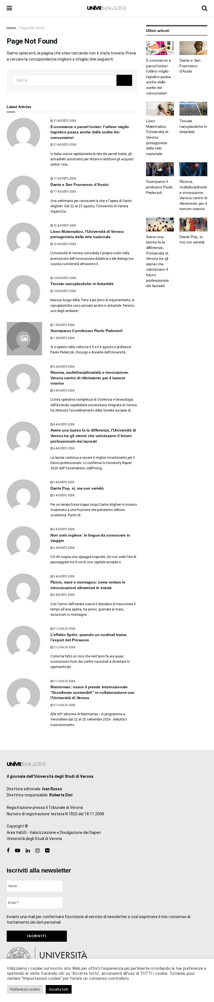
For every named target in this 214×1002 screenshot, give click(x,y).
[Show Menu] (9, 8)
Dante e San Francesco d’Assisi (79, 184)
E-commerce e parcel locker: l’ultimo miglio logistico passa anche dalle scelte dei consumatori (89, 132)
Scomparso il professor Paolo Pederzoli (86, 330)
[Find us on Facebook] (8, 851)
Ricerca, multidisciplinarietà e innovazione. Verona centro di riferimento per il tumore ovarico (89, 377)
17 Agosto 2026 (64, 178)
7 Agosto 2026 (63, 324)
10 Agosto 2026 (64, 278)
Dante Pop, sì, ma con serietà (77, 488)
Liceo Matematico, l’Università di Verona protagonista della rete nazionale (157, 137)
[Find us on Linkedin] (28, 851)
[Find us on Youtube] (17, 851)
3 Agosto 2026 (63, 482)
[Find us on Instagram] (37, 851)
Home (11, 28)
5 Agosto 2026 (63, 366)
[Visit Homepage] (107, 8)
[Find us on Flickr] (47, 851)
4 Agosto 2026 (63, 424)
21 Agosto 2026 (64, 120)
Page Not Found (32, 28)
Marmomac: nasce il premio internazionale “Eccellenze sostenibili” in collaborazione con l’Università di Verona (92, 692)
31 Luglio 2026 (64, 628)
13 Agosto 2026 (64, 225)
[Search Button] (204, 8)
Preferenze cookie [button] (25, 989)
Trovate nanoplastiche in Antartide (81, 283)
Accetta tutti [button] (58, 989)
